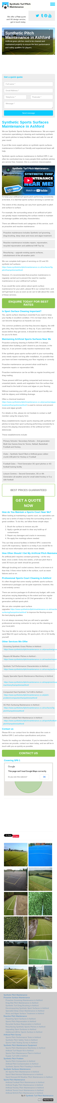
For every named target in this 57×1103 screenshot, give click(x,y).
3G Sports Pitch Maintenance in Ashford (22, 1072)
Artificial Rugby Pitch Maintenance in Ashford (24, 1085)
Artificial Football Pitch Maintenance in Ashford (25, 1082)
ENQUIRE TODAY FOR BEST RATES (28, 303)
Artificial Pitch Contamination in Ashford (22, 1064)
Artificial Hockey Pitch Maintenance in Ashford (25, 1088)
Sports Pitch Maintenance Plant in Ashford (23, 1053)
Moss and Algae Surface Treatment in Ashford (25, 1013)
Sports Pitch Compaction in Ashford (20, 1061)
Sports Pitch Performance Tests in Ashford (23, 1037)
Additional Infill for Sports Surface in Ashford (24, 1032)
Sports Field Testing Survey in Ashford (21, 1043)
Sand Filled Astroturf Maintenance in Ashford (24, 1074)
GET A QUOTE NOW (28, 503)
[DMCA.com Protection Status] (45, 1099)
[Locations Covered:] (3, 4)
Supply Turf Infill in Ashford (17, 1056)
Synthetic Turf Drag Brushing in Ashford (22, 1005)
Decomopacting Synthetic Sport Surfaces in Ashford (27, 1008)
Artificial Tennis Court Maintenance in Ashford (24, 1090)
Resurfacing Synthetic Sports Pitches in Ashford (25, 1027)
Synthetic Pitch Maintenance (15, 995)
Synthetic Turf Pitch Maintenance (39, 1096)
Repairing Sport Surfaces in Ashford (21, 1019)
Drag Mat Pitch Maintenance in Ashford (22, 1003)
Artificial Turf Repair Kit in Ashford (20, 1050)
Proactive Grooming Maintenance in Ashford (24, 1000)
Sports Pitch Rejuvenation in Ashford (21, 1021)
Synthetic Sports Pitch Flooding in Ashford (23, 1066)
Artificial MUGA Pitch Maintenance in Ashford (24, 1093)
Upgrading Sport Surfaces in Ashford (21, 1029)
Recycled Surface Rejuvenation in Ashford (23, 1024)
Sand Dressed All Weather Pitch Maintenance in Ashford (29, 1077)
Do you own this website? (17, 777)
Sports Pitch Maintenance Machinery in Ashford (25, 1048)
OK (44, 777)
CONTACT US (28, 753)
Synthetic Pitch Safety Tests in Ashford (22, 1040)
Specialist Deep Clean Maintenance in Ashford (25, 1011)
